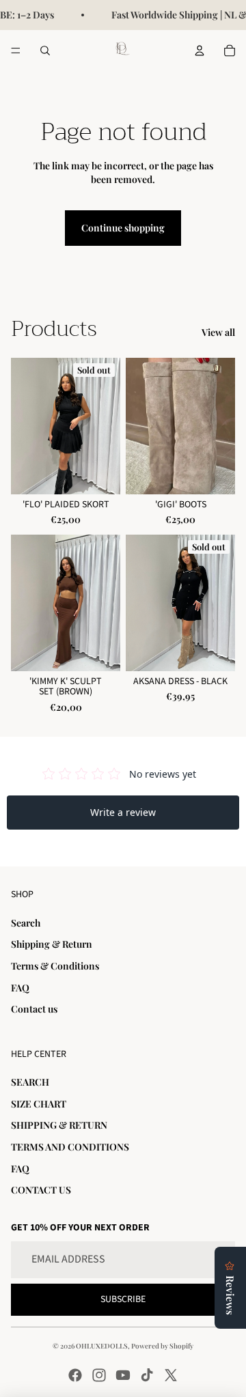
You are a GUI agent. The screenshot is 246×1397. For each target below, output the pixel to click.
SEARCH (30, 1081)
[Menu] (15, 50)
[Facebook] (75, 1375)
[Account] (199, 51)
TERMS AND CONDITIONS (70, 1146)
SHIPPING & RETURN (59, 1124)
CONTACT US (41, 1189)
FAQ (20, 987)
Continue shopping (123, 227)
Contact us (34, 1008)
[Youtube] (123, 1375)
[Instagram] (99, 1375)
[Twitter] (171, 1375)
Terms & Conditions (55, 965)
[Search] (45, 51)
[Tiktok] (147, 1375)
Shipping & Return (51, 943)
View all (218, 332)
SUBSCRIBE (123, 1299)
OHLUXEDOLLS (102, 1346)
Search (25, 922)
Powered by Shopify (162, 1346)
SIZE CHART (38, 1103)
